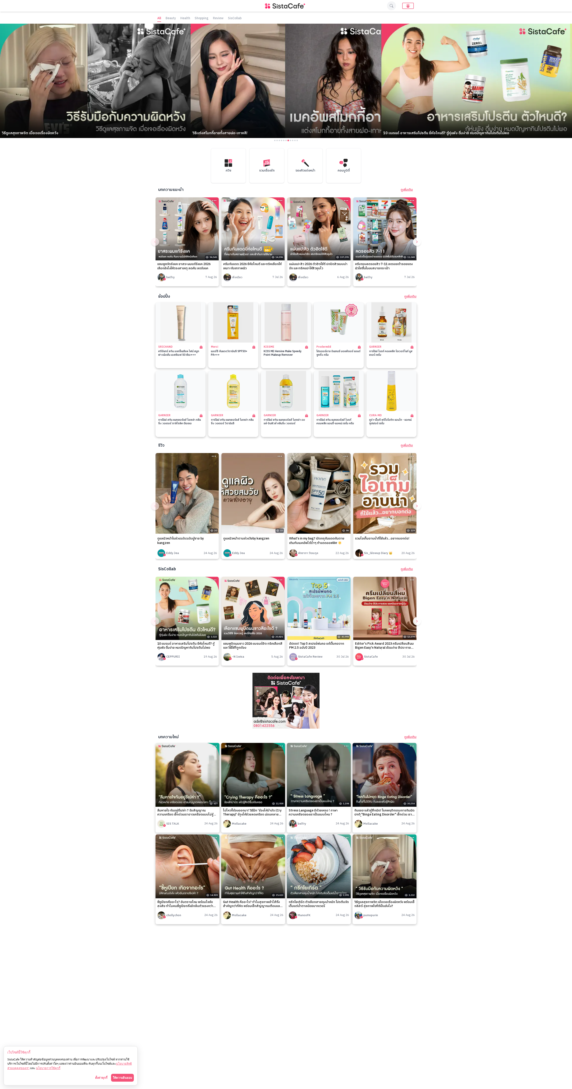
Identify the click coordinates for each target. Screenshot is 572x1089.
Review (218, 18)
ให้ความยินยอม (122, 1078)
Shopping (201, 18)
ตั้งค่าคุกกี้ (101, 1078)
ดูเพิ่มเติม (407, 190)
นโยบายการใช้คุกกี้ (48, 1068)
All (159, 18)
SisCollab (235, 18)
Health (185, 18)
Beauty (171, 18)
